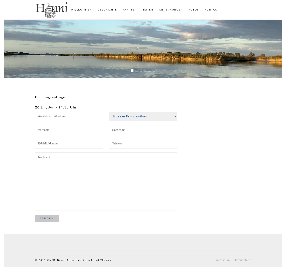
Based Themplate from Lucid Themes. (84, 260)
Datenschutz (242, 260)
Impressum (222, 260)
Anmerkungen (171, 10)
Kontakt (212, 10)
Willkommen (81, 10)
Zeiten (148, 10)
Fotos (194, 10)
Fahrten (130, 10)
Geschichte (107, 10)
